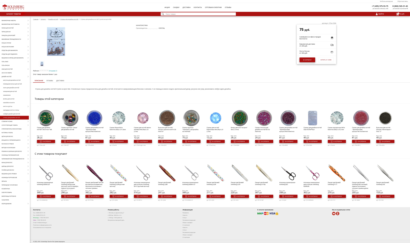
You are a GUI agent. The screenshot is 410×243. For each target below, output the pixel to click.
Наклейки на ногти (9, 102)
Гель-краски (6, 65)
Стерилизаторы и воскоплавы (11, 129)
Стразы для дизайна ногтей (11, 117)
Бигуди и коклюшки (8, 147)
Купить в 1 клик (326, 60)
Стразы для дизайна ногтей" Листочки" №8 (44, 128)
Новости (185, 215)
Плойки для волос (8, 170)
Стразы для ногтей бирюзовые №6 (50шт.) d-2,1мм (215, 129)
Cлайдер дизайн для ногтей (11, 114)
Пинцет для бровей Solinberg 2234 (213, 183)
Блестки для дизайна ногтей (11, 80)
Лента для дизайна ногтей (11, 87)
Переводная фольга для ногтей (12, 84)
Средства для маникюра (10, 50)
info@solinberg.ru (42, 222)
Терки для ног (6, 31)
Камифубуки (7, 95)
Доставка (186, 7)
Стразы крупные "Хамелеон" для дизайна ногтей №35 (190, 129)
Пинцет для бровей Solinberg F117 (334, 183)
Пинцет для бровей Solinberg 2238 (164, 183)
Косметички (6, 188)
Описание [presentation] (39, 81)
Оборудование (6, 203)
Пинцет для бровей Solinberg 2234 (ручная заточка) (117, 184)
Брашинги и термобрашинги (11, 140)
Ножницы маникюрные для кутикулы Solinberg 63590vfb (311, 184)
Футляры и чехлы (7, 132)
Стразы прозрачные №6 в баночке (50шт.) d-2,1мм (336, 128)
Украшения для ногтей (10, 91)
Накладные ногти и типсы (11, 110)
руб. (401, 14)
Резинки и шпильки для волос (12, 151)
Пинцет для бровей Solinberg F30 (382, 183)
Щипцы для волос (8, 166)
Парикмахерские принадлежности (13, 159)
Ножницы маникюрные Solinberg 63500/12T (190, 183)
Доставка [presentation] (60, 81)
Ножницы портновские (9, 177)
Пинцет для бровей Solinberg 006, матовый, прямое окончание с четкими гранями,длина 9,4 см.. (360, 186)
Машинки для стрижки (9, 174)
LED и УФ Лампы (7, 73)
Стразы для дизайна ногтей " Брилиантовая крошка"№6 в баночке (94, 129)
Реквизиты (186, 213)
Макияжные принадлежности (11, 39)
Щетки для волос (7, 136)
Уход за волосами (8, 46)
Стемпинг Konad (7, 121)
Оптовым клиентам (213, 7)
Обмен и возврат (187, 222)
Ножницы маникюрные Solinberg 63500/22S (45, 183)
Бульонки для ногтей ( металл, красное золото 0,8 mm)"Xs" (167, 129)
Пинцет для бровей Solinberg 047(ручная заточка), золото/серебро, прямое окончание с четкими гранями (69, 186)
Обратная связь (402, 1)
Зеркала (4, 181)
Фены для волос (7, 162)
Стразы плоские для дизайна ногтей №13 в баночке (262, 129)
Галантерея (5, 200)
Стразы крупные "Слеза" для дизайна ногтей (69, 128)
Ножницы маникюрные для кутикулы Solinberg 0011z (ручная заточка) (142, 184)
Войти (381, 14)
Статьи (185, 217)
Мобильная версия (386, 1)
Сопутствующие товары (10, 125)
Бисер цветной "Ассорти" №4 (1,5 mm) (239, 128)
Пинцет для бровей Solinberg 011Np (261, 183)
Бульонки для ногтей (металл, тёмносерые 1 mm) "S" (383, 129)
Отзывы (228, 7)
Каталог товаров (13, 14)
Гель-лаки (5, 61)
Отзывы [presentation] (49, 81)
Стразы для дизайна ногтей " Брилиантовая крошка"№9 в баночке (288, 129)
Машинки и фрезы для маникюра (12, 58)
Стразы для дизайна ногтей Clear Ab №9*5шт (313, 128)
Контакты (198, 7)
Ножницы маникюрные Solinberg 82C (287, 183)
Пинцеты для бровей (8, 35)
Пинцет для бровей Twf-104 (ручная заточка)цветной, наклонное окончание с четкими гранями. (94, 185)
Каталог (43, 19)
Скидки (176, 7)
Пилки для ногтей (7, 28)
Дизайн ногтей (6, 76)
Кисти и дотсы (7, 106)
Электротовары (7, 192)
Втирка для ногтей (8, 99)
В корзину (307, 60)
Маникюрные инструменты (10, 24)
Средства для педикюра (9, 54)
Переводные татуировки (10, 185)
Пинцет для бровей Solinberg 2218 (237, 183)
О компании (186, 225)
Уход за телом (6, 43)
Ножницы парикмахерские (10, 155)
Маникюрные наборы (9, 20)
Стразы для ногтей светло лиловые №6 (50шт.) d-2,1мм (142, 129)
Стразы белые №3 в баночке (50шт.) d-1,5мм (118, 128)
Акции (167, 7)
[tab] (39, 81)
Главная (35, 19)
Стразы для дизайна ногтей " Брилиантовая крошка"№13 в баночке (361, 129)
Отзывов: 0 (53, 71)
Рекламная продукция (189, 220)
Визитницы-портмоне (9, 196)
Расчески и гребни (8, 144)
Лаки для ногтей (7, 69)
